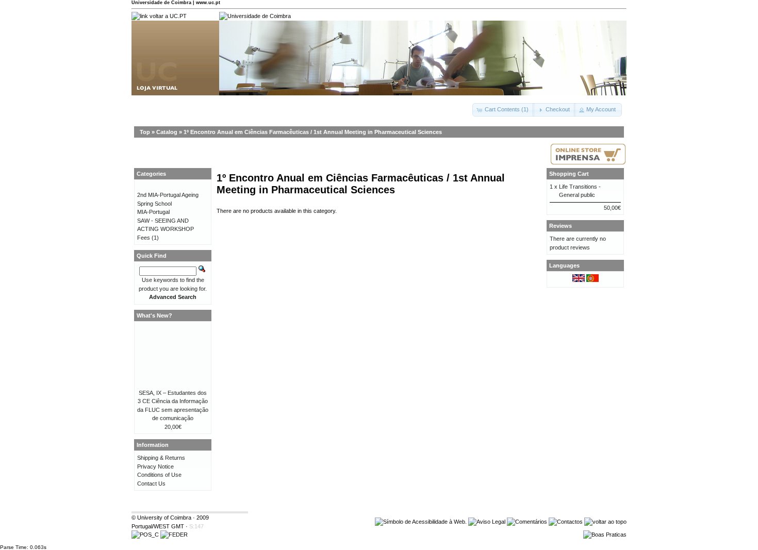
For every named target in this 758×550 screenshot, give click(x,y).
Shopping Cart (569, 174)
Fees (143, 238)
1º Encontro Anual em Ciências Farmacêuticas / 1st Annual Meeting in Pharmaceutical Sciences (313, 132)
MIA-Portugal (153, 212)
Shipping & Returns (161, 458)
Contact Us (151, 483)
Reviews (560, 226)
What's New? (154, 315)
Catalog (166, 132)
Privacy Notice (155, 466)
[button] (503, 109)
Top (145, 132)
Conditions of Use (159, 475)
